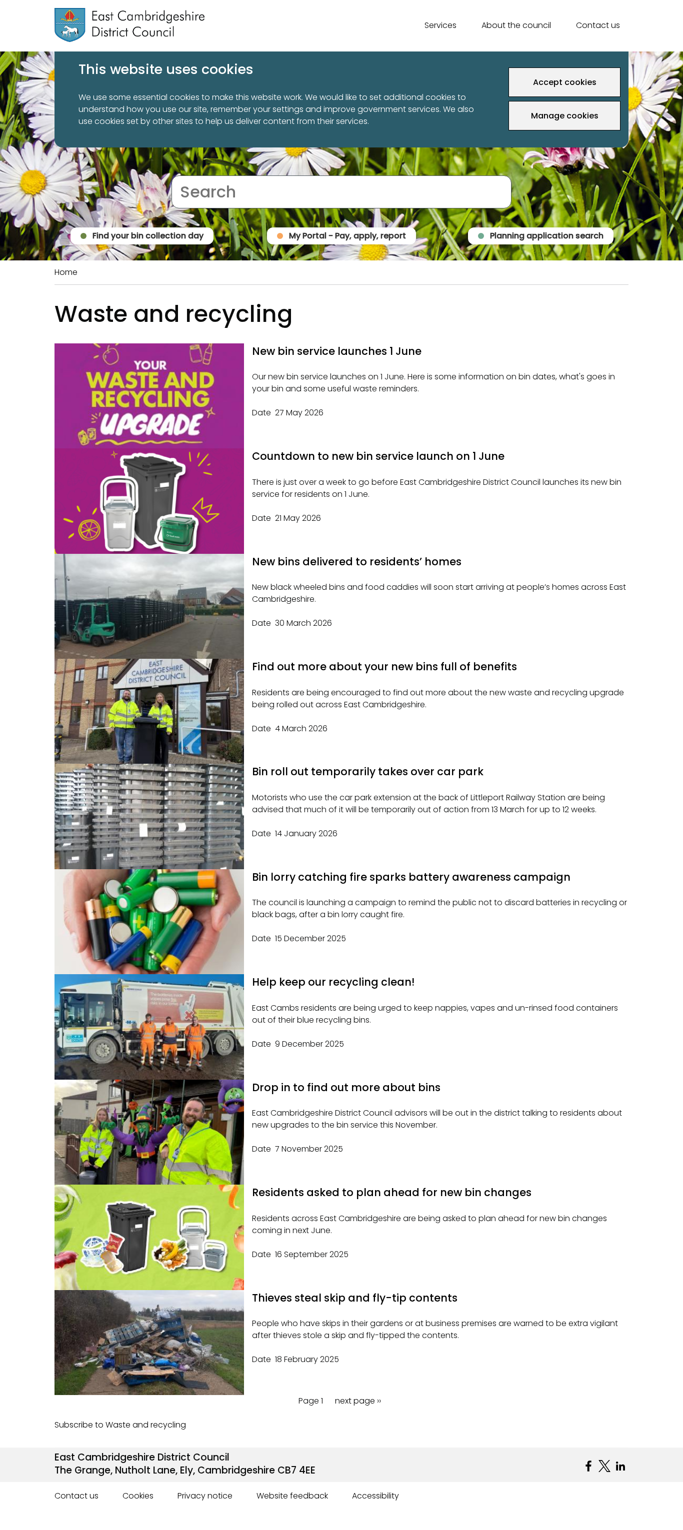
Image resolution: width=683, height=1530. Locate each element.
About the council (516, 25)
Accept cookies (564, 82)
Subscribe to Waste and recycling (120, 1425)
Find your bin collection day (148, 235)
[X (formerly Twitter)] (604, 1466)
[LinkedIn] (620, 1466)
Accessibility (375, 1496)
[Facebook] (588, 1466)
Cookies (138, 1496)
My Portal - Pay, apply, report (347, 235)
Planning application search (547, 235)
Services (440, 25)
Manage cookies (564, 115)
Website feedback (292, 1496)
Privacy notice (205, 1496)
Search (185, 169)
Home (66, 272)
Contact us (598, 25)
